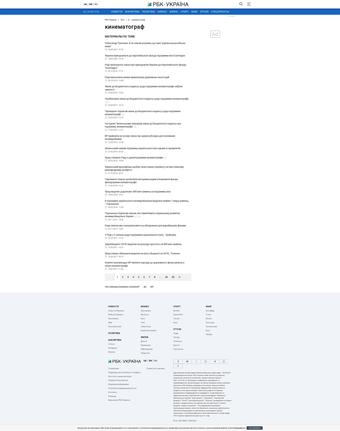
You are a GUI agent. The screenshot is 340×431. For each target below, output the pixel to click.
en (90, 4)
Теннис (176, 318)
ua (85, 4)
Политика (148, 11)
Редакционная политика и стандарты (124, 372)
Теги (122, 20)
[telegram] (214, 361)
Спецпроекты (220, 11)
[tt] (178, 366)
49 (166, 277)
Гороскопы (178, 349)
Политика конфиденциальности (122, 388)
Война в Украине (115, 314)
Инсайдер (210, 311)
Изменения (145, 345)
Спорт (185, 11)
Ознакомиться (239, 428)
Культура (210, 322)
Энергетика (146, 326)
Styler (204, 11)
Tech (143, 322)
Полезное (177, 341)
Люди (175, 333)
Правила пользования (118, 380)
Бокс (175, 322)
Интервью (112, 348)
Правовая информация (118, 384)
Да (145, 287)
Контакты (112, 392)
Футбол (176, 311)
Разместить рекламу (155, 368)
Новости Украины (116, 311)
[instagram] (205, 361)
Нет (152, 287)
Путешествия (211, 326)
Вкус (208, 330)
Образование (147, 349)
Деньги (144, 341)
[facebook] (178, 361)
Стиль (208, 314)
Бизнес (162, 11)
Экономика (113, 318)
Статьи (111, 344)
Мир (110, 322)
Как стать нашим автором (119, 376)
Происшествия (114, 326)
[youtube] (187, 361)
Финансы (145, 314)
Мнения (111, 352)
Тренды (176, 337)
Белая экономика (148, 330)
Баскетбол (178, 314)
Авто (143, 318)
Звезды (209, 334)
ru (96, 4)
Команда (112, 396)
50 (173, 277)
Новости (116, 11)
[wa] (223, 361)
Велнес (209, 318)
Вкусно (176, 345)
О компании (113, 368)
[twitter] (196, 361)
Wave (194, 11)
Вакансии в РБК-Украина (119, 400)
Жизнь (174, 11)
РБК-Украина (110, 20)
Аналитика (132, 11)
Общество (145, 353)
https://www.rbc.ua (180, 380)
